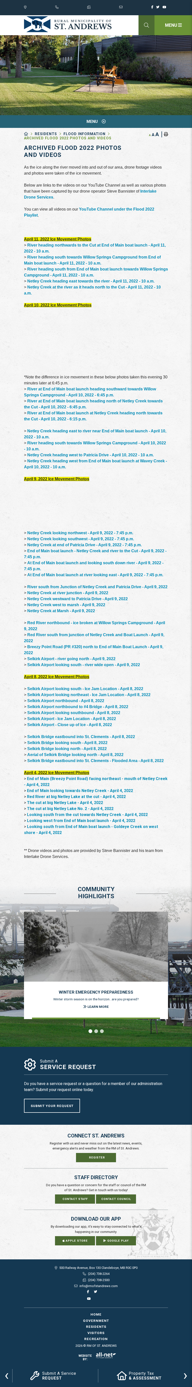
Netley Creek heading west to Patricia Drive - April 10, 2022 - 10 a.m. (90, 455)
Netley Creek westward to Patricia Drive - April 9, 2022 (77, 599)
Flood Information (85, 134)
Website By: (85, 1357)
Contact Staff (75, 1199)
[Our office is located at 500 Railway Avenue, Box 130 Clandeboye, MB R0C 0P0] (39, 8)
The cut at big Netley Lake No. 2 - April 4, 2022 (70, 808)
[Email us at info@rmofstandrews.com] (135, 8)
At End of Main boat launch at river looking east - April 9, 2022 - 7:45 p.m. (95, 575)
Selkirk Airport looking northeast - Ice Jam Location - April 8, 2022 (88, 695)
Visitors (96, 1333)
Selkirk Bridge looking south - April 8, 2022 (67, 743)
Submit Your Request (52, 1106)
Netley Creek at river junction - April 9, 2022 (67, 593)
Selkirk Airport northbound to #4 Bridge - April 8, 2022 (77, 707)
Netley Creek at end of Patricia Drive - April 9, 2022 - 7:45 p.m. (84, 545)
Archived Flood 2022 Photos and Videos (68, 138)
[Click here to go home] (29, 134)
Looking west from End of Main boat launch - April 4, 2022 (81, 820)
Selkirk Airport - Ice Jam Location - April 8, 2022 (71, 719)
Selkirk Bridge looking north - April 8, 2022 (67, 749)
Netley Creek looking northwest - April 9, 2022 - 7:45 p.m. (80, 533)
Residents (46, 134)
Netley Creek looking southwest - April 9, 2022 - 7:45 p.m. (81, 539)
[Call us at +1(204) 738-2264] (71, 8)
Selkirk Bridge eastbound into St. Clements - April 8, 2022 (81, 737)
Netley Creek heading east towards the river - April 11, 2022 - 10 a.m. (90, 281)
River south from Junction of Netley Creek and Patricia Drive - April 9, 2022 (97, 587)
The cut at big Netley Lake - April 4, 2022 (65, 802)
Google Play (117, 1240)
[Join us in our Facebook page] (153, 8)
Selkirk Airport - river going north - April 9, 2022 (71, 659)
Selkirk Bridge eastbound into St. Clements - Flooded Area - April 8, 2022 (95, 761)
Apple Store (76, 1240)
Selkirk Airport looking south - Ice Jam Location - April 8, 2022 (85, 689)
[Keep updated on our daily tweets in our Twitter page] (159, 8)
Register (97, 1157)
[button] (90, 1031)
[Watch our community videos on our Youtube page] (165, 8)
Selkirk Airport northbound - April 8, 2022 (65, 701)
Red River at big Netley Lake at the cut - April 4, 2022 (76, 796)
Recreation (96, 1339)
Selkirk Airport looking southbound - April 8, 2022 (73, 713)
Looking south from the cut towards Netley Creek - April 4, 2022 (87, 814)
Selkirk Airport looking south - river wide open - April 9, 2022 (83, 665)
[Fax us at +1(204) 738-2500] (103, 8)
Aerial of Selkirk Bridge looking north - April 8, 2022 (75, 755)
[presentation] (6, 1375)
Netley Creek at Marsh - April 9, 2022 (61, 611)
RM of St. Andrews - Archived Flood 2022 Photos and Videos (68, 24)
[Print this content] (165, 134)
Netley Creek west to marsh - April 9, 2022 (66, 605)
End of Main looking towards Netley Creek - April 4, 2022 (80, 790)
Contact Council (116, 1199)
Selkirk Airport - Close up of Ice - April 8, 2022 (69, 725)
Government (96, 1321)
